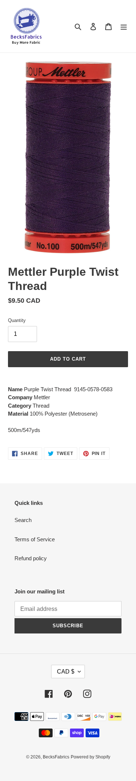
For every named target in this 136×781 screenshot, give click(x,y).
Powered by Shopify (90, 757)
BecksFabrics (56, 757)
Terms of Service (35, 539)
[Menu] (123, 26)
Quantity (17, 320)
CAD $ (65, 671)
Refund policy (31, 558)
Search (23, 520)
